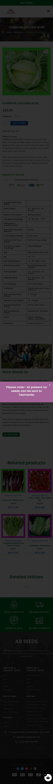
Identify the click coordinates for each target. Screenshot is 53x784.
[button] (50, 385)
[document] (26, 392)
